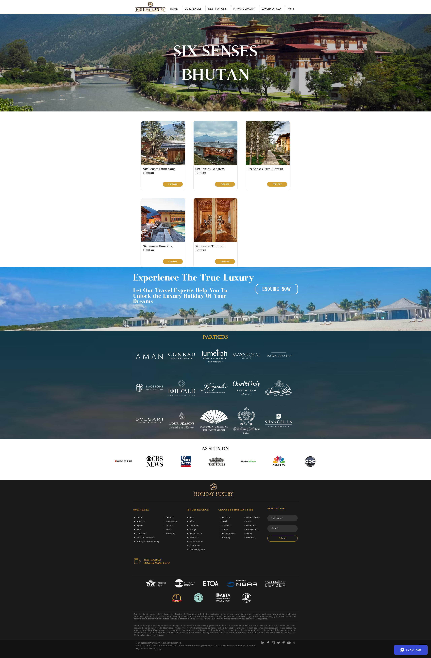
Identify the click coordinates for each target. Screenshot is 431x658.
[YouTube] (289, 643)
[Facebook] (268, 643)
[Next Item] (288, 388)
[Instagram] (273, 643)
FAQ (139, 529)
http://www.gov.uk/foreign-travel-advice (152, 616)
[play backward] (119, 461)
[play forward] (314, 461)
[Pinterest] (284, 643)
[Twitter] (278, 643)
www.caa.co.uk (157, 635)
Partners (169, 517)
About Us (141, 521)
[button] (245, 8)
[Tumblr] (294, 643)
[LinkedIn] (263, 643)
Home (139, 517)
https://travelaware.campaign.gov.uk (263, 616)
